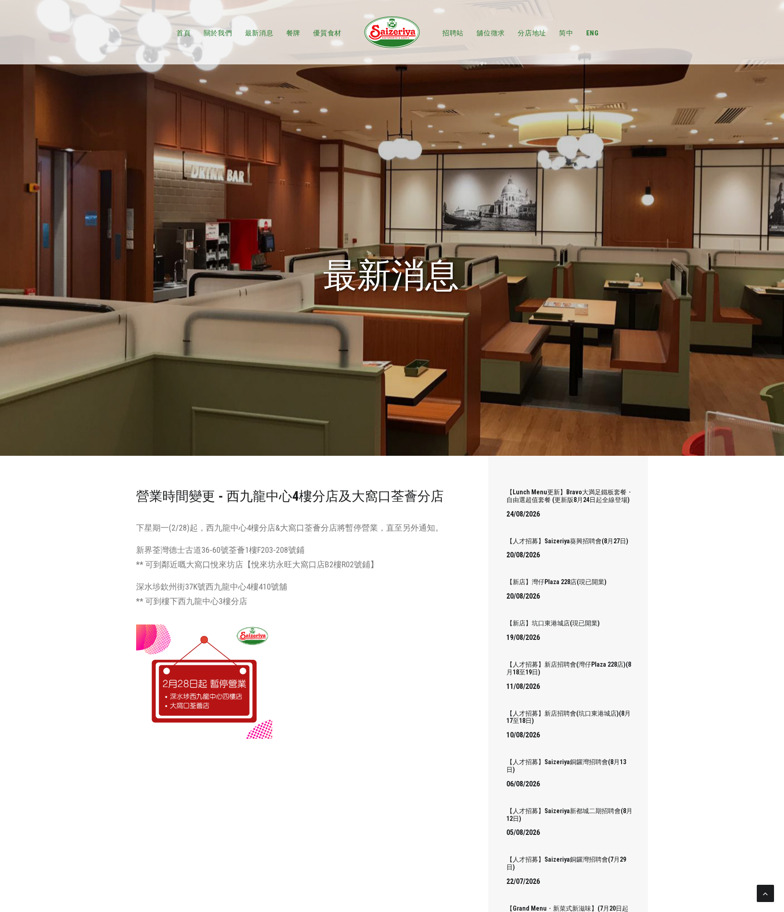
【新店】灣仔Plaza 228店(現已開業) (556, 581)
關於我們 (218, 33)
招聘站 (453, 33)
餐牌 (293, 33)
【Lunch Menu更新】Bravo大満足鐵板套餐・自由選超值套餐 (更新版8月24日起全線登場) (569, 495)
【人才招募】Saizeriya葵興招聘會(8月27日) (567, 541)
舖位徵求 (490, 33)
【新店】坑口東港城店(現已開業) (553, 623)
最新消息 (259, 33)
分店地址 (532, 33)
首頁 (183, 33)
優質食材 (327, 33)
